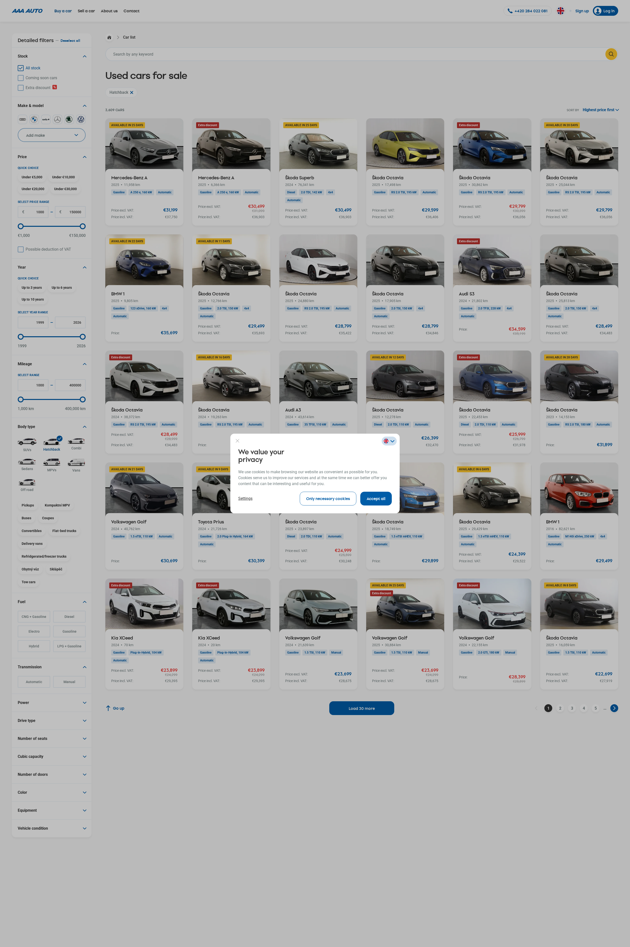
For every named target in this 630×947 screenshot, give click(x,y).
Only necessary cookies (328, 498)
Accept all (376, 498)
